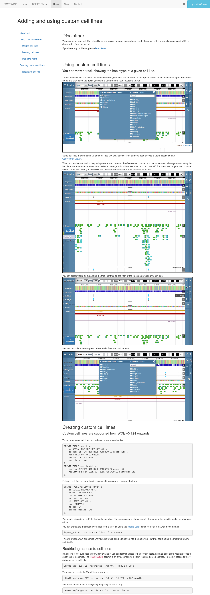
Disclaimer (25, 32)
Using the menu (29, 58)
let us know (100, 48)
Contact (78, 4)
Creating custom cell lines (32, 65)
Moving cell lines (29, 45)
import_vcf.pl (134, 526)
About (66, 4)
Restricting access (30, 71)
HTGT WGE (9, 4)
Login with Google (198, 4)
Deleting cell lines (29, 52)
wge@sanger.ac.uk (71, 158)
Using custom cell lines (31, 39)
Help (55, 4)
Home (25, 4)
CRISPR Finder (39, 4)
